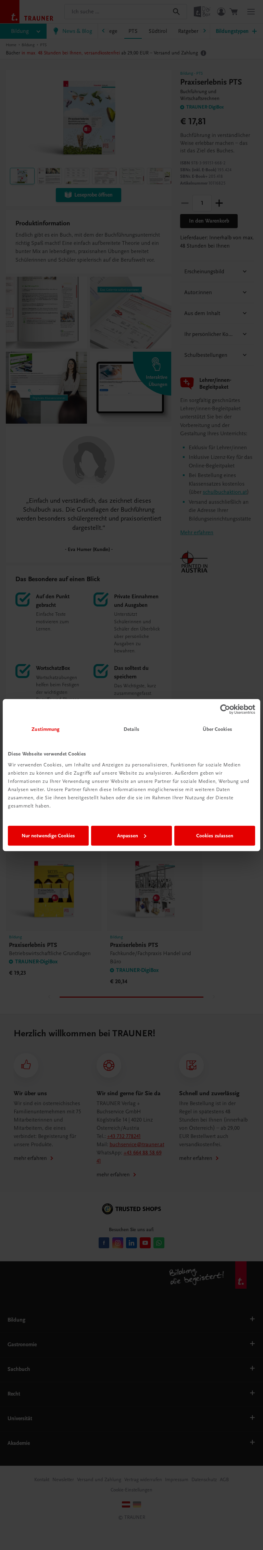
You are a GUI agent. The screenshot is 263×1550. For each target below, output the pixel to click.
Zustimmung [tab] (46, 729)
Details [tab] (131, 729)
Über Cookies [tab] (217, 729)
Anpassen (127, 836)
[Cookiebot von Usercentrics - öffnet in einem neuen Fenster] (225, 709)
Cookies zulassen (214, 836)
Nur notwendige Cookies (48, 836)
